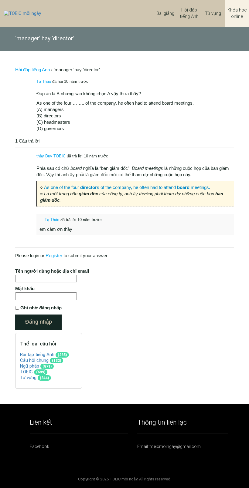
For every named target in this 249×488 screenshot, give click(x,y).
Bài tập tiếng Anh (37, 354)
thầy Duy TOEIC (51, 156)
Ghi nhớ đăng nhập (41, 307)
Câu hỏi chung (34, 360)
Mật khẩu (25, 288)
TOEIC (26, 372)
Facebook (39, 446)
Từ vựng (213, 13)
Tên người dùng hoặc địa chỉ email (52, 271)
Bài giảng (165, 13)
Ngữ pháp (29, 366)
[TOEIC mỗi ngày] (22, 13)
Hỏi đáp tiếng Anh (189, 13)
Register (54, 255)
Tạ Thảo (43, 81)
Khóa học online (237, 13)
